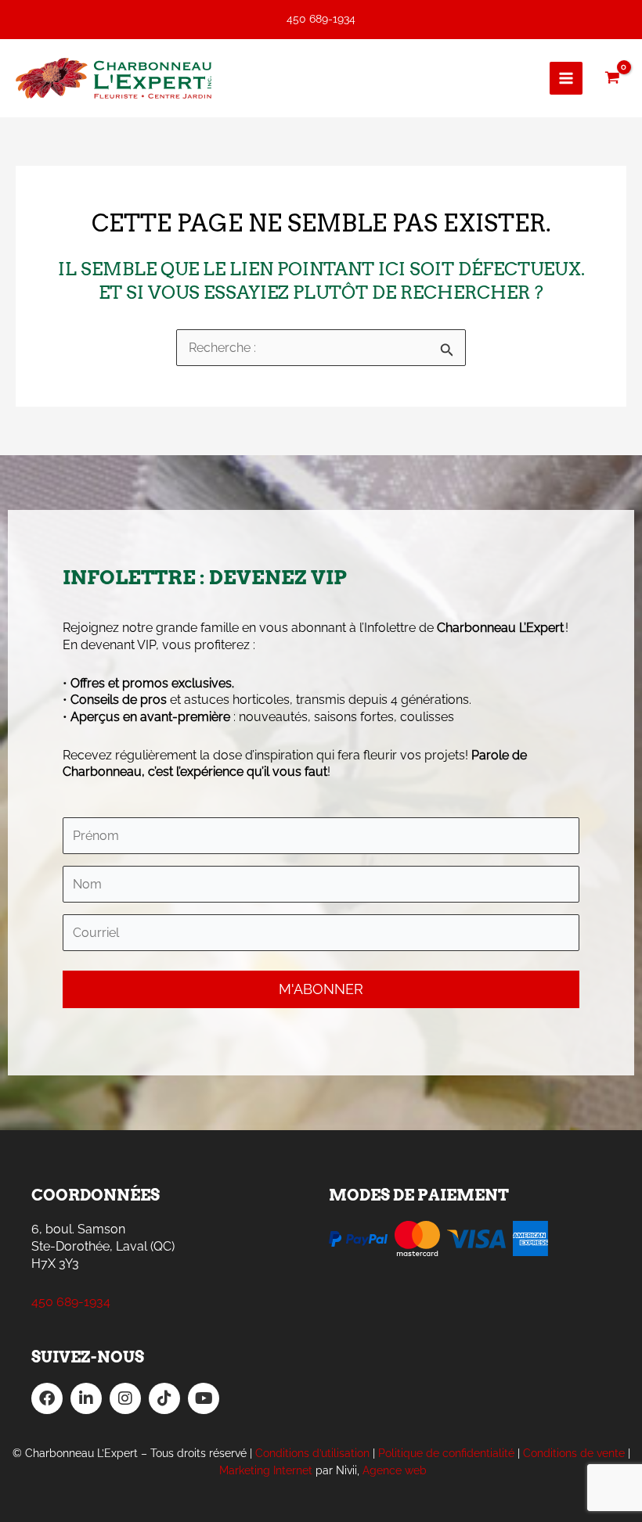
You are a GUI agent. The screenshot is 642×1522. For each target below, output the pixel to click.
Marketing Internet (265, 1470)
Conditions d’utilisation (312, 1453)
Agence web (394, 1470)
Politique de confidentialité (446, 1453)
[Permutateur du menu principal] (566, 78)
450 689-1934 (321, 19)
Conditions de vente (574, 1453)
